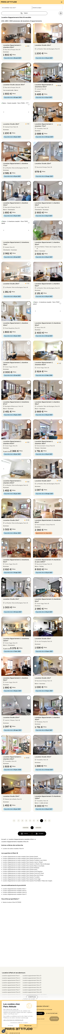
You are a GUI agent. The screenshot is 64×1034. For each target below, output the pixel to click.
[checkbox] (28, 25)
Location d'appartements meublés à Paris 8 (14, 890)
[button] (4, 1031)
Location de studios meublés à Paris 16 (13, 848)
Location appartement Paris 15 (32, 980)
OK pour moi (28, 1025)
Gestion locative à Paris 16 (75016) (12, 902)
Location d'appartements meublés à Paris (21, 839)
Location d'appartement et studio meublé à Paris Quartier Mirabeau (21, 867)
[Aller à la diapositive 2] (17, 41)
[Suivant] (29, 33)
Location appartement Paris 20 (32, 992)
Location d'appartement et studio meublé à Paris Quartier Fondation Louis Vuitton (25, 860)
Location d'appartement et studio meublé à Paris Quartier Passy (20, 869)
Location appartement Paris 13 (32, 975)
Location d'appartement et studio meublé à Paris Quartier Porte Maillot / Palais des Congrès (27, 881)
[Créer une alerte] (61, 13)
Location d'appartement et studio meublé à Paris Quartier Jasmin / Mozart (23, 862)
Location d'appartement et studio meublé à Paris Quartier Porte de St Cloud (23, 873)
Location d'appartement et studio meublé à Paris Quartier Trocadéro (21, 877)
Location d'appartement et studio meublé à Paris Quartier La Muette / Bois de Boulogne (26, 864)
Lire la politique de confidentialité (13, 1020)
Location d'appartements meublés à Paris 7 (14, 888)
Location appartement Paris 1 (11, 975)
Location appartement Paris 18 (32, 987)
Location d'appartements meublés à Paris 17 (14, 894)
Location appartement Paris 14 (32, 978)
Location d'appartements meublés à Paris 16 (14, 842)
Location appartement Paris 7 (11, 990)
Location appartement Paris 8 (11, 992)
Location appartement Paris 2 (11, 978)
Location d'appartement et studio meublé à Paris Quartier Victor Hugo (21, 879)
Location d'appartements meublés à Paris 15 (15, 892)
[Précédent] (4, 33)
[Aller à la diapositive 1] (15, 41)
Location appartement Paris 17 (32, 985)
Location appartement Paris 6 (11, 987)
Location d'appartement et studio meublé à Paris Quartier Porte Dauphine (22, 871)
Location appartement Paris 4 (11, 983)
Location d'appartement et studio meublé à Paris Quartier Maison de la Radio (23, 866)
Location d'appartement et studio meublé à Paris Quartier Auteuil (20, 856)
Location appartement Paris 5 (11, 985)
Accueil (3, 839)
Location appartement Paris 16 (32, 983)
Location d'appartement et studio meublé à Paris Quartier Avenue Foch (22, 858)
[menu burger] (61, 2)
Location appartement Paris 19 (32, 990)
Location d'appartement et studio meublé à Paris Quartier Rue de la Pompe (23, 875)
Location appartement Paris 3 (11, 980)
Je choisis (10, 1025)
